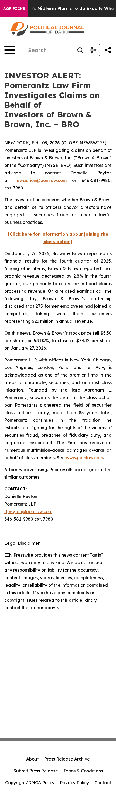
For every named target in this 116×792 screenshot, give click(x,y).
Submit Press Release (35, 770)
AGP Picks (14, 8)
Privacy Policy (74, 782)
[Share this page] (108, 50)
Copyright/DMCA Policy (29, 782)
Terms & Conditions (83, 770)
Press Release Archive (67, 759)
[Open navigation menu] (9, 50)
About (32, 759)
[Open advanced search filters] (93, 50)
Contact (102, 782)
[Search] (80, 50)
